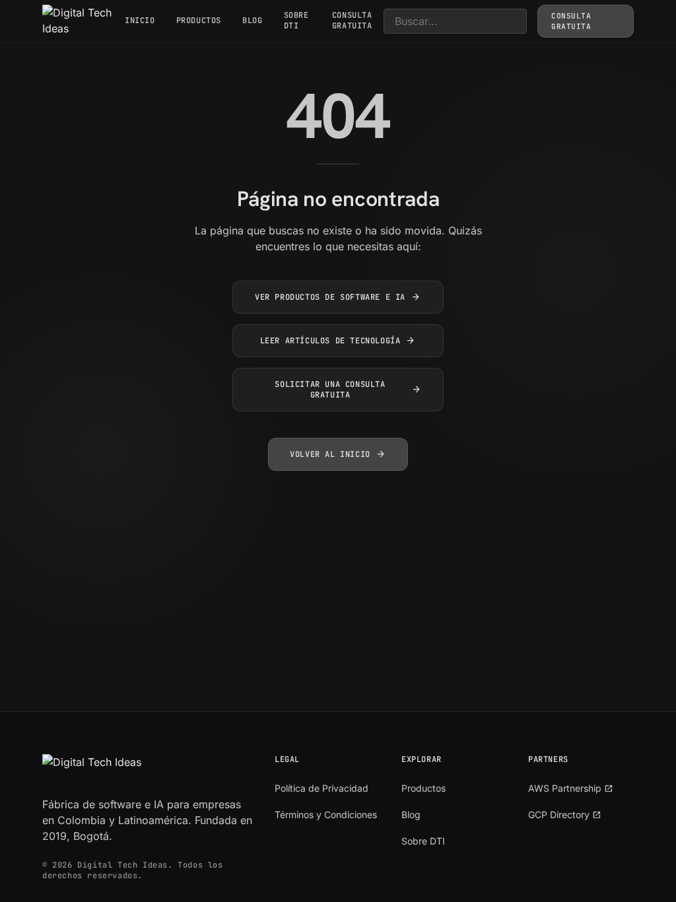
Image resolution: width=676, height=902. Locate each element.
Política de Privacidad (321, 788)
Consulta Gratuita (352, 20)
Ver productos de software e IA (338, 297)
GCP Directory (564, 814)
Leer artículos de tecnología (338, 340)
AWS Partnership (570, 788)
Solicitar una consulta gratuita (348, 389)
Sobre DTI (296, 20)
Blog (252, 20)
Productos (198, 20)
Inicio (140, 20)
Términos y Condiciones (326, 814)
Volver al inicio (338, 454)
